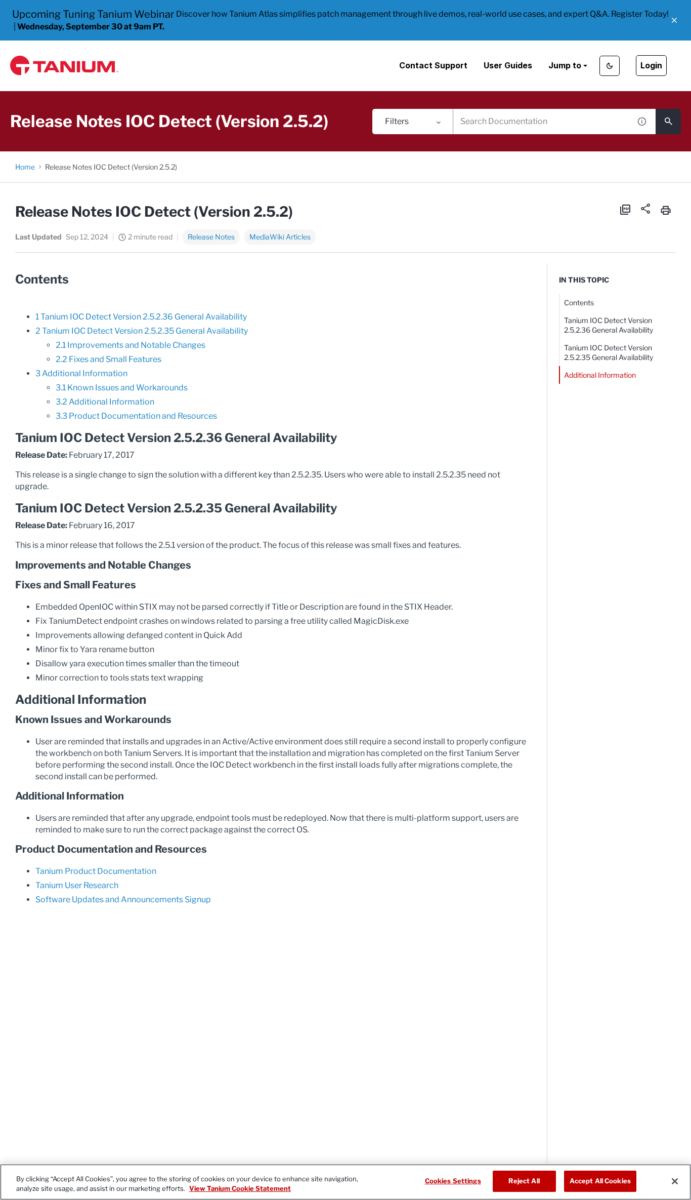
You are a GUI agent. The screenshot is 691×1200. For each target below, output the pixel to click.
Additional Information (600, 375)
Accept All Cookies (600, 1181)
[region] (345, 1182)
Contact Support (433, 65)
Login (651, 65)
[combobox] (541, 121)
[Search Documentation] (668, 121)
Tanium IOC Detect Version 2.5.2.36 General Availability (608, 325)
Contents (579, 302)
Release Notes (211, 236)
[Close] (675, 1181)
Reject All (523, 1181)
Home (25, 167)
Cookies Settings (453, 1181)
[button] (674, 20)
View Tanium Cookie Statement (240, 1189)
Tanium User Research (76, 885)
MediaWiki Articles (280, 236)
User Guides (508, 65)
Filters (397, 121)
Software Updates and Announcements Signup (123, 899)
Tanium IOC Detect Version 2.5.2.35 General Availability (608, 352)
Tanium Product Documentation (95, 871)
